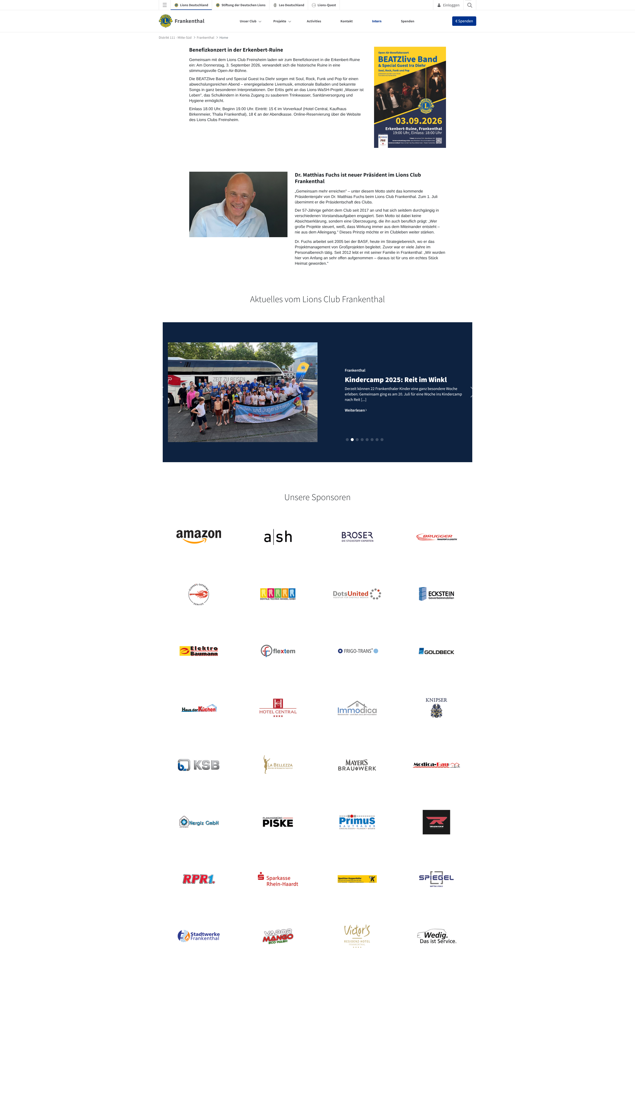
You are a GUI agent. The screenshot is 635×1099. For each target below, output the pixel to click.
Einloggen (451, 4)
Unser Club (248, 21)
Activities (314, 21)
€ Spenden (464, 21)
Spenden (407, 21)
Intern (376, 21)
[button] (347, 439)
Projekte (279, 21)
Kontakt (347, 21)
